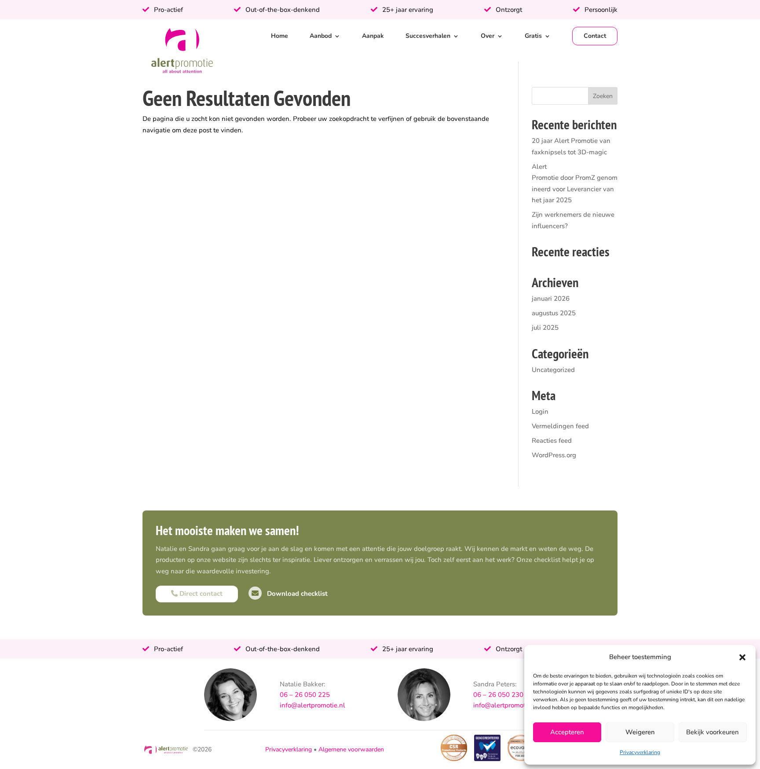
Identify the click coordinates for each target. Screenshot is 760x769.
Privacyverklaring (640, 752)
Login (540, 411)
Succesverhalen (428, 36)
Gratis (533, 36)
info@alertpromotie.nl (312, 705)
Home (279, 36)
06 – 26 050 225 (305, 694)
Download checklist (296, 593)
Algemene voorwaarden (351, 749)
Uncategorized (553, 369)
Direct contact (200, 593)
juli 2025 (545, 327)
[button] (742, 657)
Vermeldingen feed (560, 426)
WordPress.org (554, 455)
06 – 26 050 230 (498, 694)
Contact (595, 36)
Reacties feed (552, 440)
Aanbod (321, 36)
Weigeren (640, 732)
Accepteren (567, 732)
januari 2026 (551, 298)
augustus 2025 (554, 313)
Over (487, 36)
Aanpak (373, 36)
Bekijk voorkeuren (712, 732)
